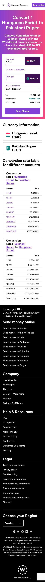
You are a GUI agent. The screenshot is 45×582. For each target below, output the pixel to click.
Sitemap (7, 502)
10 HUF (9, 198)
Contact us (8, 441)
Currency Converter (19, 5)
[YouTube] (31, 531)
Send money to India (13, 337)
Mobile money (10, 431)
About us (7, 389)
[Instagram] (22, 531)
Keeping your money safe (16, 497)
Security (7, 450)
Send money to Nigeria (15, 328)
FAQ (5, 417)
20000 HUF (11, 231)
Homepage (8, 309)
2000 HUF (10, 222)
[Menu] (3, 5)
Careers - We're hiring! (14, 393)
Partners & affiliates (13, 403)
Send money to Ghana (14, 346)
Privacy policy (10, 469)
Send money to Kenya (14, 365)
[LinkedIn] (27, 531)
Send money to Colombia (16, 351)
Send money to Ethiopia (15, 360)
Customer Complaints (14, 445)
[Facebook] (14, 531)
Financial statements (13, 488)
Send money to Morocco (16, 356)
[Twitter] (18, 531)
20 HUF (9, 203)
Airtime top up (10, 436)
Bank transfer (9, 427)
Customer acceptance (14, 479)
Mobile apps (9, 384)
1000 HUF (10, 217)
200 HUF (10, 212)
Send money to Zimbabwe (16, 342)
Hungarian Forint (19, 248)
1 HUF (8, 193)
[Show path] (18, 309)
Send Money (22, 111)
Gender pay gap (11, 493)
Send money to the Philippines (18, 332)
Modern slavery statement (16, 483)
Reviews (7, 398)
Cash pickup (9, 422)
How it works (9, 380)
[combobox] (22, 89)
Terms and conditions (14, 465)
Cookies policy (10, 474)
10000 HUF (11, 226)
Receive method (13, 86)
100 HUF (10, 207)
